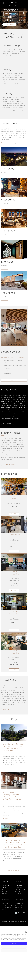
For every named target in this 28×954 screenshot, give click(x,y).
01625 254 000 (6, 903)
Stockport (4, 891)
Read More (5, 767)
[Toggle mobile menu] (25, 3)
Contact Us (18, 893)
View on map (21, 912)
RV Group (22, 921)
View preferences (14, 950)
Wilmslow (4, 893)
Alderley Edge (6, 885)
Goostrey (4, 887)
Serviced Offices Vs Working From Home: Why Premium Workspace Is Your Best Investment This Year (14, 796)
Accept (14, 943)
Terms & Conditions (20, 889)
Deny (14, 947)
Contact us (4, 143)
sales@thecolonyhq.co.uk (7, 906)
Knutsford (4, 889)
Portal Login (18, 885)
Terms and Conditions (18, 923)
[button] (26, 932)
